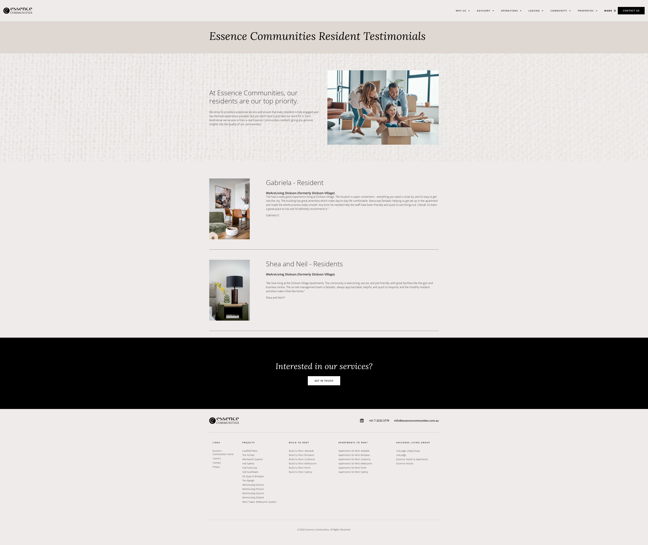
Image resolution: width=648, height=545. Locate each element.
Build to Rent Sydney (300, 472)
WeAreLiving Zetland (253, 497)
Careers (217, 458)
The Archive (248, 455)
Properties (586, 10)
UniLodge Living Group (408, 450)
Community (558, 10)
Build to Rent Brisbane (301, 455)
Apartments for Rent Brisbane (354, 455)
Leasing (534, 10)
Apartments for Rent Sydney (353, 472)
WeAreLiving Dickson (253, 484)
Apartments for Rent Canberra (354, 459)
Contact (217, 462)
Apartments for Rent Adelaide (354, 450)
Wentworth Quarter (253, 459)
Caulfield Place (250, 450)
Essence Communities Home (223, 452)
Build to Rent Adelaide (301, 450)
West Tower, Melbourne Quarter (259, 501)
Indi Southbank (250, 472)
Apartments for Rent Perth (352, 467)
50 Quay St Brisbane (253, 476)
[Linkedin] (362, 421)
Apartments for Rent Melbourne (355, 463)
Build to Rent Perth (300, 467)
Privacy (216, 466)
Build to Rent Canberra (302, 459)
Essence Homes (404, 463)
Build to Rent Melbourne (303, 463)
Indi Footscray (249, 467)
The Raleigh (248, 480)
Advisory (483, 10)
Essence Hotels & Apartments (412, 459)
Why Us (461, 10)
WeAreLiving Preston (253, 489)
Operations (509, 10)
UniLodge (401, 455)
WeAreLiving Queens (253, 493)
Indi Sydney (248, 463)
